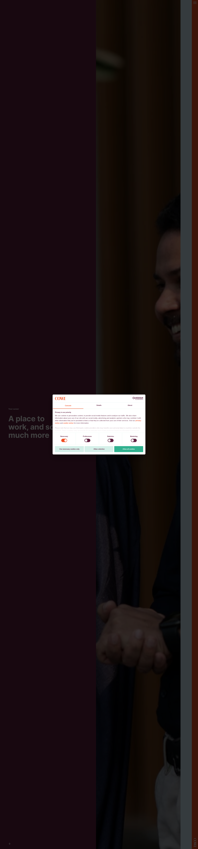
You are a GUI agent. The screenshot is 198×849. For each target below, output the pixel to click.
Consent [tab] (68, 405)
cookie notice (68, 423)
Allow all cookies (129, 449)
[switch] (87, 440)
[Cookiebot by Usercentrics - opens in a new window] (134, 398)
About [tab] (130, 405)
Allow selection (99, 449)
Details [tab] (99, 405)
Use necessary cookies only (69, 449)
